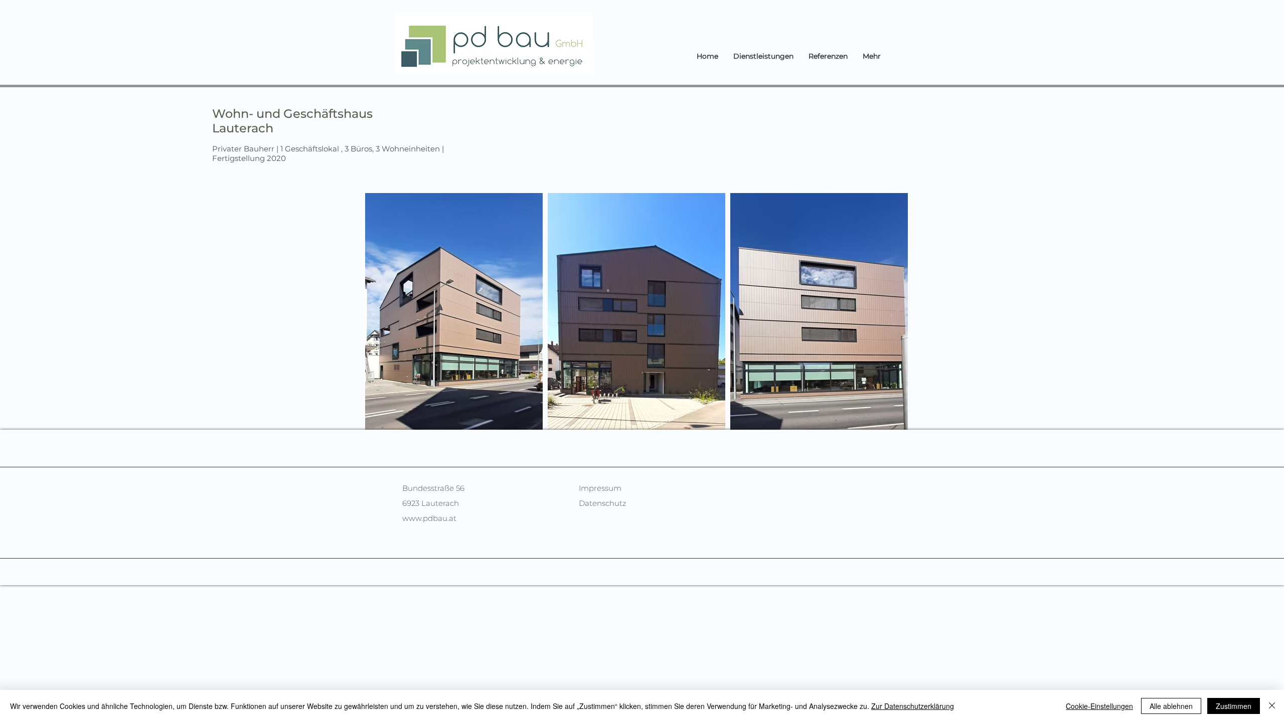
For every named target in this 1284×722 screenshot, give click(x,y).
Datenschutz (602, 503)
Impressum (600, 488)
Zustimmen (1233, 706)
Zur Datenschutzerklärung (912, 706)
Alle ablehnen (1171, 706)
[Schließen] (1272, 706)
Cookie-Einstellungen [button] (1099, 706)
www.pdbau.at (429, 518)
